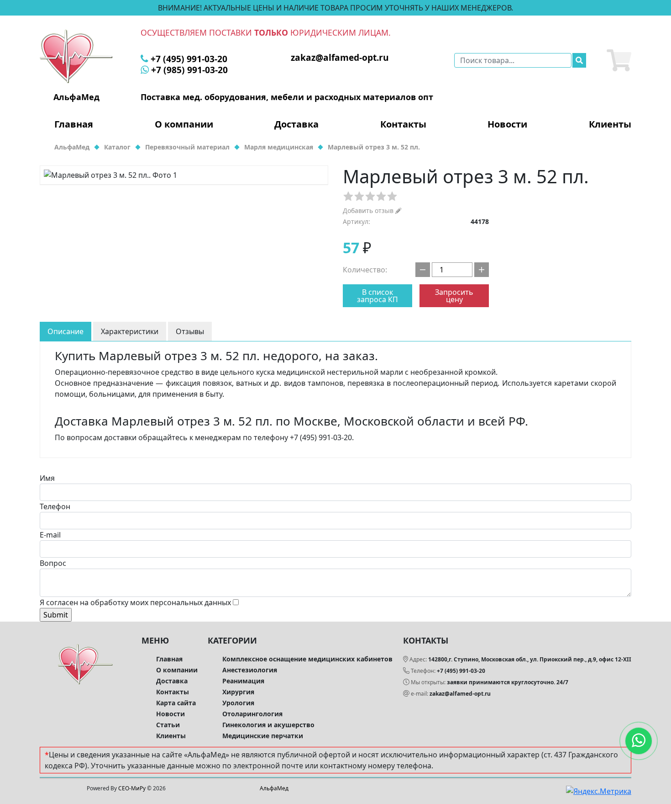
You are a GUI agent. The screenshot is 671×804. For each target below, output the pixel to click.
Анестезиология (249, 670)
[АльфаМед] (76, 55)
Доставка (296, 124)
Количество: (365, 270)
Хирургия (238, 691)
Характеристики (129, 331)
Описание (65, 331)
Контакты (403, 124)
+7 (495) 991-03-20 (461, 671)
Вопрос (53, 563)
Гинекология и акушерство (268, 724)
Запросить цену (454, 295)
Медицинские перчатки (262, 735)
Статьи (168, 724)
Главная (73, 124)
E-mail (50, 535)
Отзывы (190, 331)
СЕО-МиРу (132, 788)
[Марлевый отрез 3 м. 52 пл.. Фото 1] (184, 175)
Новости (507, 124)
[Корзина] (619, 60)
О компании (184, 124)
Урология (238, 702)
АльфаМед (274, 788)
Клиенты (610, 124)
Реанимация (243, 680)
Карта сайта (176, 702)
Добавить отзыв (369, 210)
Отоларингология (252, 713)
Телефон (55, 506)
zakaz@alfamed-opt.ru (460, 694)
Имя (47, 478)
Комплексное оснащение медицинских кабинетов (307, 659)
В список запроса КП (377, 295)
